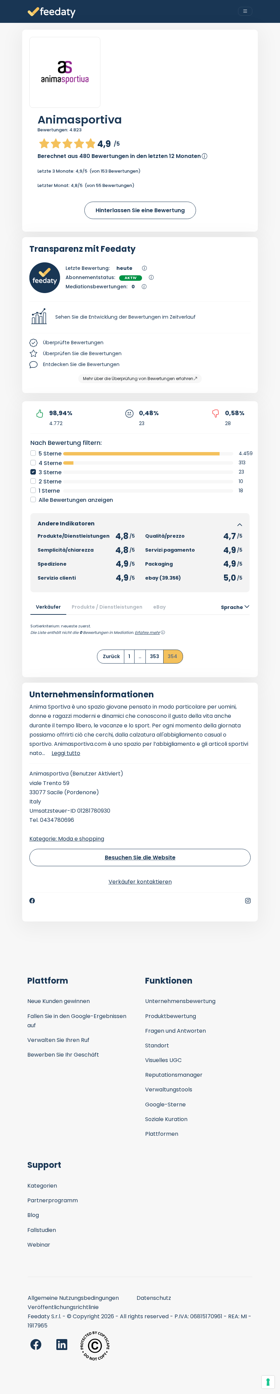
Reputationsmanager (173, 1075)
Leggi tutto (66, 753)
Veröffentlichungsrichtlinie (63, 1307)
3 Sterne (50, 472)
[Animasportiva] (64, 72)
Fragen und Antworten (175, 1031)
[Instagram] (248, 900)
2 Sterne (50, 481)
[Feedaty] (51, 12)
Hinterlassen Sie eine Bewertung (140, 210)
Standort (157, 1045)
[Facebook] (32, 900)
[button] (140, 317)
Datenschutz (154, 1298)
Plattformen (161, 1134)
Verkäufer (48, 607)
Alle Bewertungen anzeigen (76, 500)
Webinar (38, 1245)
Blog (33, 1215)
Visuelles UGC (163, 1060)
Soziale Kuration (166, 1119)
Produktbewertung (170, 1016)
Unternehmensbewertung (180, 1001)
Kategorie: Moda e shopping (66, 839)
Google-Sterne (165, 1104)
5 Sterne (50, 454)
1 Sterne (49, 491)
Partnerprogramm (52, 1200)
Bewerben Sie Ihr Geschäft (63, 1055)
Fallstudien (41, 1230)
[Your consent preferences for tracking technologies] (268, 1382)
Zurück (111, 656)
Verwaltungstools (168, 1089)
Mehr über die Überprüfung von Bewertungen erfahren (138, 378)
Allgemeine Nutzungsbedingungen (73, 1298)
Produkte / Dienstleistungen (107, 607)
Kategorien (42, 1186)
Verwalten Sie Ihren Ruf (58, 1040)
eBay (159, 607)
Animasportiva (80, 119)
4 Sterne (50, 463)
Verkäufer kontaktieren (140, 882)
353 (154, 656)
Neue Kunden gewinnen (58, 1001)
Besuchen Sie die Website (140, 857)
